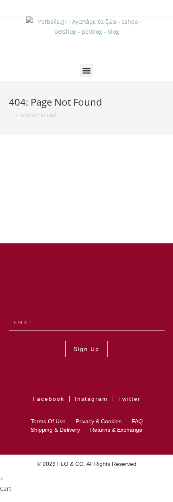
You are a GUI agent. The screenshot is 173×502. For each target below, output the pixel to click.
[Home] (11, 115)
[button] (86, 70)
